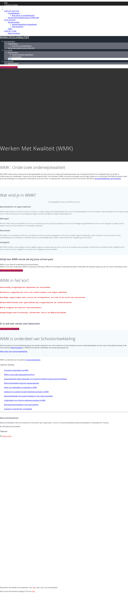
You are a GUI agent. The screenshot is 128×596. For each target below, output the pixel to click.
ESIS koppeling (17, 27)
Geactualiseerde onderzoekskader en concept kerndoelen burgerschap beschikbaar (35, 379)
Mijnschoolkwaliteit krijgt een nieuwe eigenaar (21, 383)
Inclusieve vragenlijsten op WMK (16, 370)
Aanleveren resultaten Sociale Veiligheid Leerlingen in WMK (26, 392)
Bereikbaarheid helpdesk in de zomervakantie (21, 405)
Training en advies (11, 5)
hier (34, 587)
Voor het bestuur (11, 11)
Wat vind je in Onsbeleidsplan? (23, 15)
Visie (6, 3)
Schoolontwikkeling (33, 360)
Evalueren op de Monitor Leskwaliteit (18, 409)
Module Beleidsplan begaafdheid (24, 24)
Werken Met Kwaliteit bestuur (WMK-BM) (23, 18)
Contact (7, 9)
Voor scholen (9, 20)
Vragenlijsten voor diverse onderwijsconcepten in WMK (24, 400)
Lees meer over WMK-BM (9, 329)
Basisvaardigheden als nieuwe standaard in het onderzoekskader (28, 396)
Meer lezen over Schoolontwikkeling (13, 351)
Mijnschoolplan (14, 22)
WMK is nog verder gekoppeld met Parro (19, 375)
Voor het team (10, 31)
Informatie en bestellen (9, 67)
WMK (10, 29)
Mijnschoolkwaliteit (14, 7)
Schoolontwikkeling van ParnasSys (108, 178)
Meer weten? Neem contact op (11, 270)
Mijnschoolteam (14, 33)
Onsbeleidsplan (14, 13)
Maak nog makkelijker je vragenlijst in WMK (20, 387)
